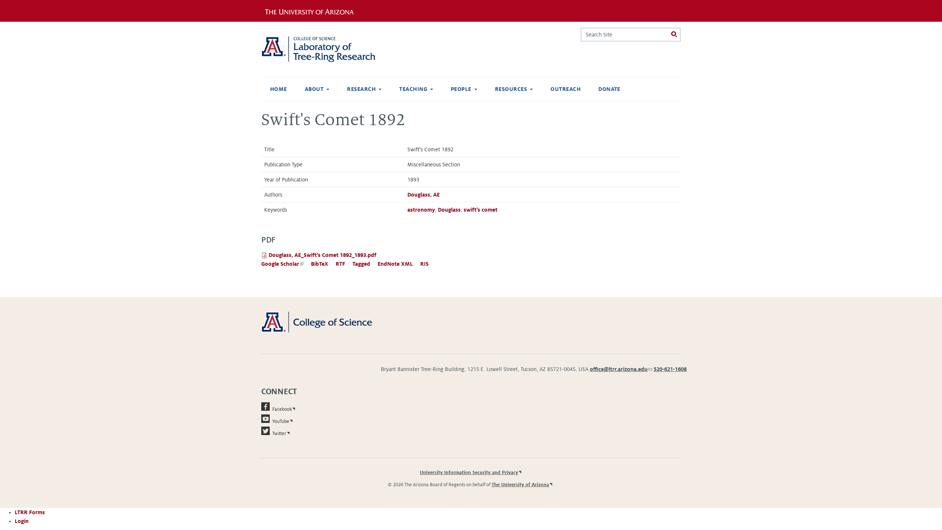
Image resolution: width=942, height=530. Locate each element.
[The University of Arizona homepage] (312, 10)
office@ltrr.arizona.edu (621, 369)
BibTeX (319, 264)
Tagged (361, 264)
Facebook (282, 409)
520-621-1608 (670, 369)
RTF (340, 264)
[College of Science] (327, 322)
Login (22, 521)
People (461, 89)
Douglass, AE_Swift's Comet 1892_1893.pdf (322, 255)
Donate (609, 89)
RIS (424, 264)
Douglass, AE (423, 195)
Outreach (565, 89)
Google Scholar (282, 264)
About (314, 89)
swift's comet (480, 210)
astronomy (421, 210)
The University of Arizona (520, 484)
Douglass (449, 210)
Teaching (413, 89)
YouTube (280, 421)
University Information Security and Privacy (469, 472)
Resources (511, 89)
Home (278, 89)
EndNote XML (395, 264)
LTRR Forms (30, 512)
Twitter (279, 433)
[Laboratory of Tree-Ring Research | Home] (327, 49)
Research (361, 89)
